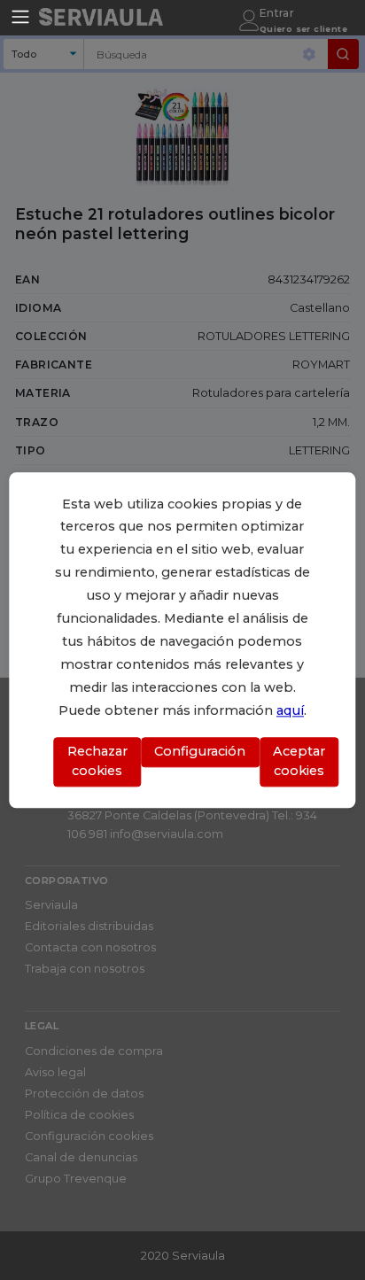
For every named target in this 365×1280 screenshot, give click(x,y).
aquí (290, 710)
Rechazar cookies (97, 762)
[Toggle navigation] (20, 16)
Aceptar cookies (299, 762)
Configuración (199, 752)
